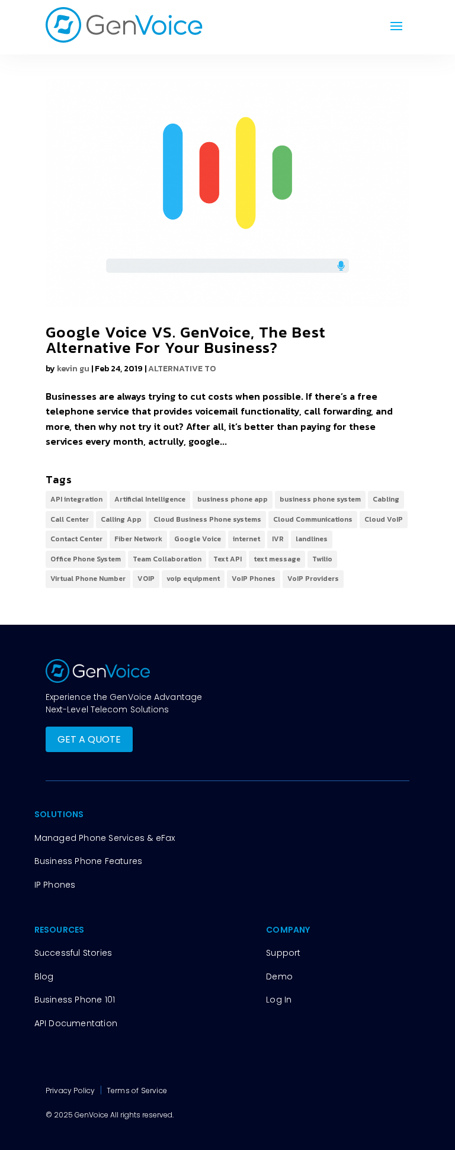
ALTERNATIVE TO (182, 368)
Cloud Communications (313, 519)
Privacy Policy (71, 1090)
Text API (227, 559)
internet (246, 539)
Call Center (69, 519)
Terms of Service (137, 1090)
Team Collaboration (167, 559)
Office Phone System (85, 559)
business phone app (232, 499)
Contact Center (76, 539)
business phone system (320, 499)
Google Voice (197, 539)
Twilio (322, 559)
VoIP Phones (253, 578)
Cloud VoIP (383, 519)
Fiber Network (138, 539)
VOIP (146, 578)
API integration (76, 499)
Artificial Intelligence (149, 499)
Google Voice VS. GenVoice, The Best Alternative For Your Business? (186, 339)
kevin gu (73, 368)
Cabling (386, 499)
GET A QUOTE (89, 739)
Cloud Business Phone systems (207, 519)
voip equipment (193, 578)
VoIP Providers (313, 578)
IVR (278, 539)
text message (277, 559)
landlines (312, 539)
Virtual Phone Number (88, 578)
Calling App (121, 519)
